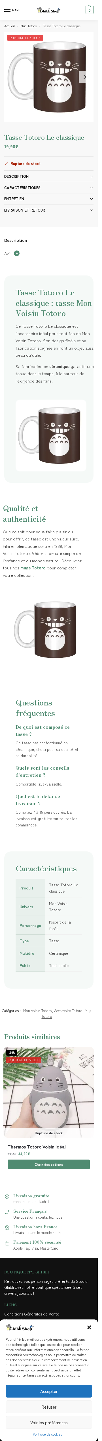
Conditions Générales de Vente (32, 1314)
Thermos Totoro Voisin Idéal (37, 1146)
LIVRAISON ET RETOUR (24, 210)
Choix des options (49, 1164)
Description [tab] (15, 240)
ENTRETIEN (14, 198)
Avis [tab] (11, 253)
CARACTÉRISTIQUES (22, 187)
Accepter (49, 1391)
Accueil (9, 25)
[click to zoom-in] (49, 77)
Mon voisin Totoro (37, 1010)
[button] (89, 1327)
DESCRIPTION (16, 176)
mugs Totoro (33, 568)
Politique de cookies (47, 1434)
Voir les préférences (49, 1422)
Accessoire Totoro (68, 1010)
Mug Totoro (28, 25)
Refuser (49, 1407)
